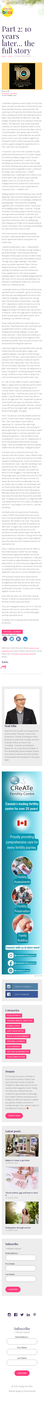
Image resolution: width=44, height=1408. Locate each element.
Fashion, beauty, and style (19, 1021)
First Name (10, 1264)
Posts (10, 56)
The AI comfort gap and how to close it (21, 1194)
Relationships (13, 1046)
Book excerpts (14, 1015)
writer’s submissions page (24, 654)
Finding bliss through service (18, 1227)
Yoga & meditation (16, 1057)
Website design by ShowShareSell (22, 1391)
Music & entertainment (18, 1036)
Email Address (12, 1253)
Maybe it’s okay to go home (17, 1160)
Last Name (10, 1274)
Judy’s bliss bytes (15, 1031)
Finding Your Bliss (25, 1386)
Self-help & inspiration (18, 1052)
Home (4, 56)
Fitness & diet (13, 1026)
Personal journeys (10, 93)
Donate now (14, 1116)
